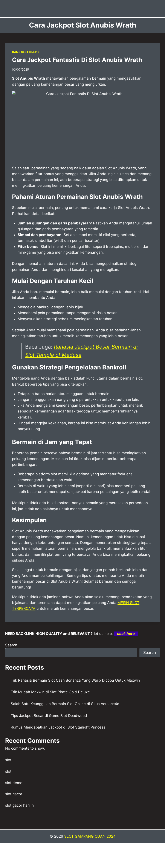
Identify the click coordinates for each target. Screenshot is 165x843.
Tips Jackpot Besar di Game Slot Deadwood (49, 715)
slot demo (13, 783)
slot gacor (13, 794)
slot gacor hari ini (20, 805)
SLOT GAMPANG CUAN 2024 (90, 836)
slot (8, 760)
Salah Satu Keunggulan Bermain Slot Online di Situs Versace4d (65, 704)
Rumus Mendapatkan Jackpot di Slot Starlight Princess (58, 727)
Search (11, 645)
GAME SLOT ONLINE (26, 52)
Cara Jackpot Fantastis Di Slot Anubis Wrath (77, 59)
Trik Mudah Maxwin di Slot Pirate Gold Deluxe (50, 692)
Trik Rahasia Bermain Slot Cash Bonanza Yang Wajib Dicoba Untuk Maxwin (75, 680)
